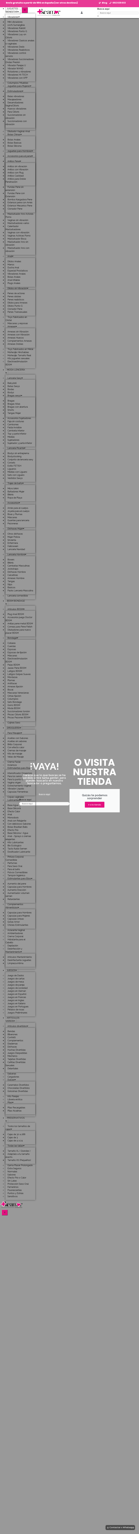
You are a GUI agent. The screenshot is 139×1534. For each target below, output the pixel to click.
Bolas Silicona (14, 146)
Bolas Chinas (13, 134)
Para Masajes (14, 733)
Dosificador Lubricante (18, 852)
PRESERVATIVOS (16, 1118)
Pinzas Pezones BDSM (18, 717)
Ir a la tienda (94, 804)
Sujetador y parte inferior (19, 443)
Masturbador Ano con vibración (17, 249)
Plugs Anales (13, 283)
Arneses (11, 326)
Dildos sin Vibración (17, 288)
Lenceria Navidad (16, 549)
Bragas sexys (14, 395)
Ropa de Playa (14, 497)
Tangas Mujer (14, 413)
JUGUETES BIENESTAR (11, 10)
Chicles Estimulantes (17, 925)
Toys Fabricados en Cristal (16, 319)
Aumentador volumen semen (17, 894)
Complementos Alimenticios (14, 906)
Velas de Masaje (15, 756)
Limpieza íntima (15, 963)
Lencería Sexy (14, 378)
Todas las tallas (15, 1145)
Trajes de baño (14, 483)
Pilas (9, 1102)
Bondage (12, 638)
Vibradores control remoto (15, 54)
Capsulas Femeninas (17, 791)
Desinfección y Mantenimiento (13, 950)
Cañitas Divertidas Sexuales (15, 1064)
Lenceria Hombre (16, 554)
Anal (9, 256)
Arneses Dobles (15, 344)
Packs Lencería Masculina (20, 590)
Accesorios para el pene (19, 156)
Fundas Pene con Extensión (15, 195)
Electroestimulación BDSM (16, 363)
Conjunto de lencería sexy (20, 459)
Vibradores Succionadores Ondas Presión (19, 61)
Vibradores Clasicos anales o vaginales (19, 42)
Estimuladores (14, 91)
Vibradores (12, 17)
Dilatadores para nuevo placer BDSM (18, 631)
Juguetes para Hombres (19, 151)
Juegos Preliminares (17, 1012)
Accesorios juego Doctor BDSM (18, 619)
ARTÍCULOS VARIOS (12, 1019)
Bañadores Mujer (15, 491)
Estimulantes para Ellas (19, 768)
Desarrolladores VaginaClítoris (14, 104)
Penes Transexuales (17, 312)
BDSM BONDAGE (16, 601)
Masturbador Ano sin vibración (16, 243)
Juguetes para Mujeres (18, 86)
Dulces (10, 1079)
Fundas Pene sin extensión (14, 188)
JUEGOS (11, 970)
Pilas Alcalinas (14, 1110)
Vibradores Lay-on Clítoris (15, 36)
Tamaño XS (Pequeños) (19, 1160)
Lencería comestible (17, 595)
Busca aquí (103, 9)
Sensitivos (12, 1196)
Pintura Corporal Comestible (14, 858)
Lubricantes (13, 800)
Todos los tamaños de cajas (17, 1128)
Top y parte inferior (16, 433)
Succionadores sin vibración (15, 116)
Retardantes (13, 899)
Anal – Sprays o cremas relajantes (18, 838)
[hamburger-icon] (25, 10)
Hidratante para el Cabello (15, 941)
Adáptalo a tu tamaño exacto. (17, 1155)
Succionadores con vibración (16, 123)
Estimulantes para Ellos (19, 878)
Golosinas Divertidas (17, 1091)
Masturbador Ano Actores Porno (19, 215)
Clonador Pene (14, 208)
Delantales (12, 1068)
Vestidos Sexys (15, 478)
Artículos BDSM (15, 609)
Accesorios (13, 503)
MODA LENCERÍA (16, 369)
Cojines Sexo (13, 722)
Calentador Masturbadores (13, 228)
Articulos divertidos (17, 1026)
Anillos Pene (13, 161)
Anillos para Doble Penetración (15, 180)
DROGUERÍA (13, 728)
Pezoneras (12, 523)
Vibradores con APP (17, 78)
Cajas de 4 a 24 (15, 1140)
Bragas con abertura (17, 407)
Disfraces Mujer (15, 528)
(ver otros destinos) (66, 2)
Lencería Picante (15, 448)
